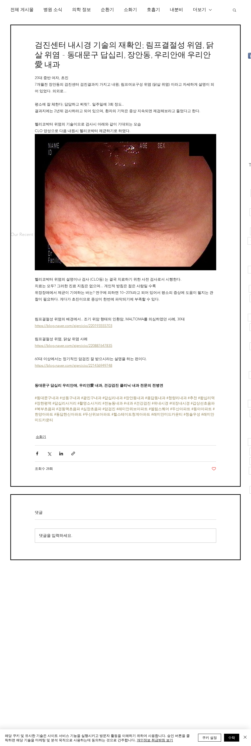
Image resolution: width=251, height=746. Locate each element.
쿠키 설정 (209, 737)
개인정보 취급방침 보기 (155, 739)
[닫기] (245, 737)
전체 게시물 (22, 9)
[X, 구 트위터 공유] (49, 453)
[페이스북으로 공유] (37, 453)
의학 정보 (81, 9)
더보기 (199, 9)
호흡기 (153, 9)
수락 (231, 737)
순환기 (107, 9)
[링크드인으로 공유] (61, 453)
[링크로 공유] (73, 453)
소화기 (130, 9)
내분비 (176, 9)
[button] (234, 10)
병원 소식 (52, 9)
